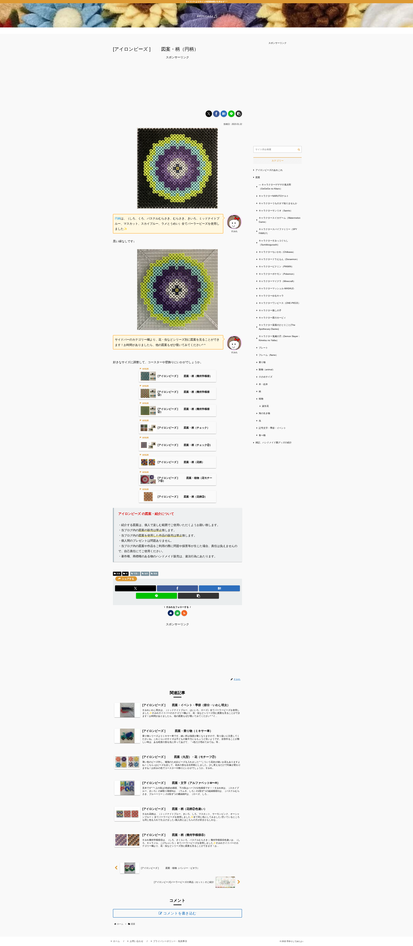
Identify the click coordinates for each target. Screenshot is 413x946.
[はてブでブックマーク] (224, 113)
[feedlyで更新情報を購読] (177, 613)
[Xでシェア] (209, 113)
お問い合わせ (136, 941)
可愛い (136, 573)
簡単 (155, 573)
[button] (239, 113)
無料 (146, 573)
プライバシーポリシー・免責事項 (170, 941)
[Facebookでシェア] (216, 113)
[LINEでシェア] (231, 113)
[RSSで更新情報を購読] (184, 613)
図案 (118, 573)
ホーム (116, 941)
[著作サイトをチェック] (171, 613)
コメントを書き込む (179, 913)
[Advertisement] (177, 82)
